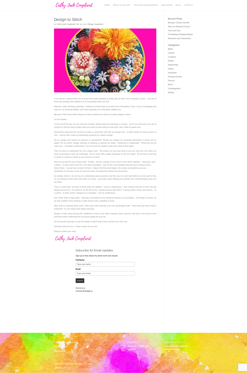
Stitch (170, 84)
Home (107, 5)
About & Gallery (122, 5)
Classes (171, 53)
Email (78, 269)
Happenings (173, 65)
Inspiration (99, 24)
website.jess (61, 368)
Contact (188, 5)
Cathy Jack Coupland (66, 24)
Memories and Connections (179, 38)
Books (170, 49)
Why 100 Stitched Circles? (179, 27)
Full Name (80, 260)
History (171, 69)
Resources (167, 5)
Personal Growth (175, 77)
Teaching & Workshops (146, 5)
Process (171, 81)
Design (91, 24)
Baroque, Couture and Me (178, 23)
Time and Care (174, 31)
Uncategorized (174, 88)
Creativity (172, 57)
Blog (178, 5)
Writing (171, 92)
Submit (80, 281)
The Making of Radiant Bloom (180, 34)
